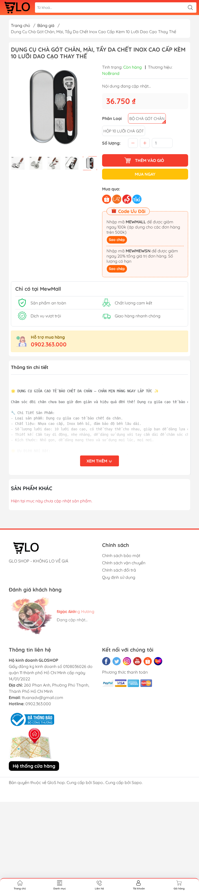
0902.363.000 (49, 344)
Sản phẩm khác (31, 488)
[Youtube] (137, 661)
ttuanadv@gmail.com (42, 697)
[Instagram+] (127, 661)
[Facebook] (106, 661)
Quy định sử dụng (118, 577)
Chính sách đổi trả (119, 570)
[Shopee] (148, 661)
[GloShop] (17, 7)
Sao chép (117, 239)
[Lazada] (158, 661)
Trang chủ (20, 25)
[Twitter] (116, 661)
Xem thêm (97, 461)
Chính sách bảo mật (121, 555)
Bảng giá (45, 25)
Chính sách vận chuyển (123, 562)
